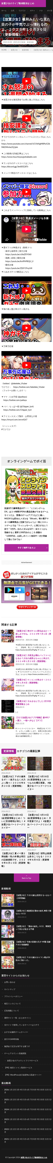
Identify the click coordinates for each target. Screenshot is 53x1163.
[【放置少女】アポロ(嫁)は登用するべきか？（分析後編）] (7, 900)
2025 (6, 1100)
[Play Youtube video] (26, 81)
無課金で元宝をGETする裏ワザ (17, 1046)
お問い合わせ (9, 982)
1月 (11, 1090)
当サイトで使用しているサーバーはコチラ (21, 1025)
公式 (12, 10)
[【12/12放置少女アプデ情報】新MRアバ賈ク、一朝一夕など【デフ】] (7, 722)
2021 (6, 1139)
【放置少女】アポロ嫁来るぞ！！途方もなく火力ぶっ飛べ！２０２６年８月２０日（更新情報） (13, 781)
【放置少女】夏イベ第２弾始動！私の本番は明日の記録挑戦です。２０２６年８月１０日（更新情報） (13, 859)
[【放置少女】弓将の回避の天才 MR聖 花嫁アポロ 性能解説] (7, 947)
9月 (38, 1100)
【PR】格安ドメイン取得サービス (18, 1068)
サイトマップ (9, 989)
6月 (28, 1090)
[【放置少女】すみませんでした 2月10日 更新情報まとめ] (7, 706)
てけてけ (22, 10)
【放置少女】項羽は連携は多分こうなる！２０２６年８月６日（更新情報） (39, 858)
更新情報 (30, 42)
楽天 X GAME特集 (11, 1039)
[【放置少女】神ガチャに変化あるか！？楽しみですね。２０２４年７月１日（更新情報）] (7, 636)
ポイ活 (49, 10)
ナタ (41, 10)
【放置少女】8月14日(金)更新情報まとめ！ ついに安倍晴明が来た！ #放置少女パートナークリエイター (13, 821)
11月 (47, 1100)
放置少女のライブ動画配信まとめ (34, 1157)
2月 (14, 1090)
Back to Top (26, 878)
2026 (6, 1090)
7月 (31, 1090)
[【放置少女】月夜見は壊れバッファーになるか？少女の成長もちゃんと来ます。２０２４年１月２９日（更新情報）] (7, 660)
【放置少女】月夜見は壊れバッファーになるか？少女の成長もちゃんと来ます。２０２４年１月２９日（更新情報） (33, 658)
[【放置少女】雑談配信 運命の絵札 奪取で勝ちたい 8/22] (7, 916)
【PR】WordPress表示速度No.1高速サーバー (23, 1075)
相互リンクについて (12, 1004)
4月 (21, 1090)
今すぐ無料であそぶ (26, 548)
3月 (17, 1090)
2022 (6, 1129)
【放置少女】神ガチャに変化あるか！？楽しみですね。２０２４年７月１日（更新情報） (33, 634)
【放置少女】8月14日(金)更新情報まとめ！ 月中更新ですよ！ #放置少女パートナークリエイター (39, 821)
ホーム (4, 10)
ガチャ (32, 10)
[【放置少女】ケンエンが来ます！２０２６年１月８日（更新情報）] (7, 684)
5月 (24, 1090)
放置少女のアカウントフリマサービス (22, 1061)
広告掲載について (11, 1011)
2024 (6, 1110)
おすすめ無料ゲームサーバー (16, 1032)
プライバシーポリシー (13, 996)
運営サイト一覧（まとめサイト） (18, 1018)
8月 (34, 1090)
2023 (6, 1119)
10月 (42, 1100)
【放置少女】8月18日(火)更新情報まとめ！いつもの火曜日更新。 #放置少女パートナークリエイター (39, 783)
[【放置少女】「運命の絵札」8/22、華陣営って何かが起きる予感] (7, 931)
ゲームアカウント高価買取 (15, 1053)
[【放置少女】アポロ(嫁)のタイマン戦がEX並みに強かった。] (7, 962)
